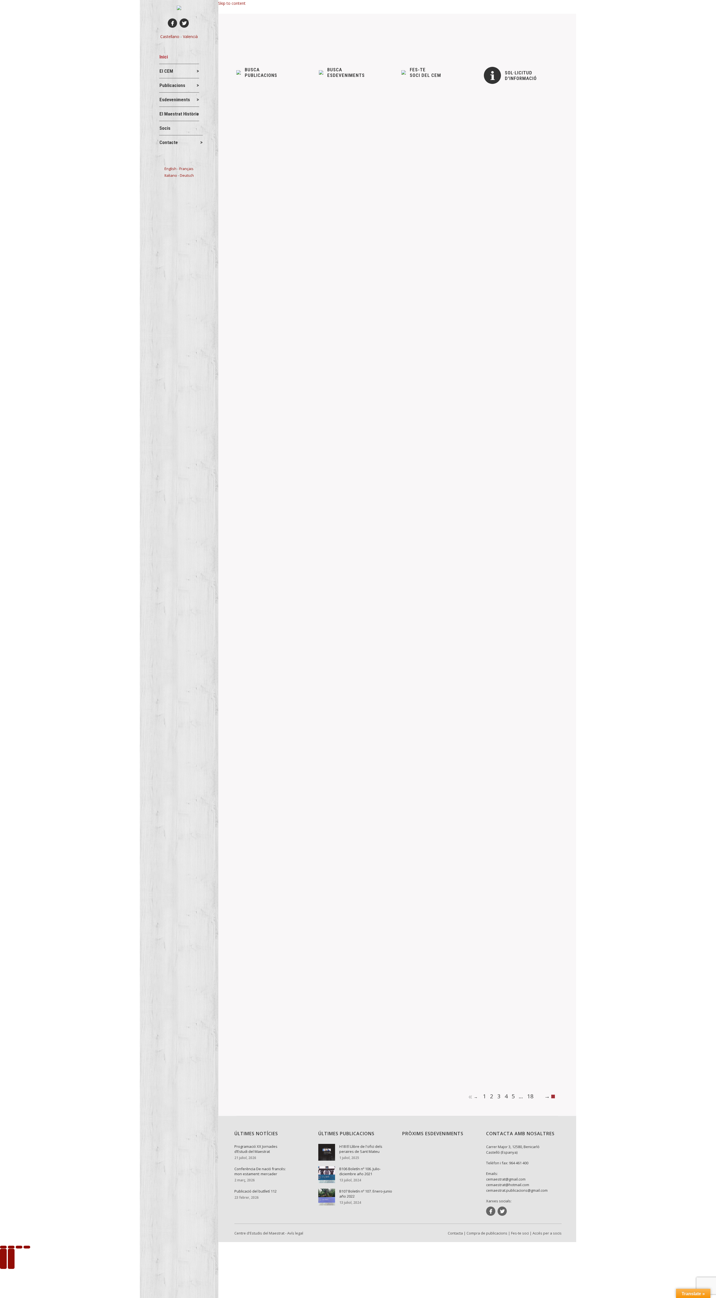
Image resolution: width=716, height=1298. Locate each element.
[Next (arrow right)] (11, 1259)
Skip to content (232, 3)
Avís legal (295, 1233)
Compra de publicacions (487, 1233)
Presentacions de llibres (267, 607)
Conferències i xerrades (267, 173)
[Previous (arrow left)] (3, 1259)
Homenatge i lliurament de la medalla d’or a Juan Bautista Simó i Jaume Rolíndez (332, 783)
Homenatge (256, 792)
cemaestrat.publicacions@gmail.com (517, 1190)
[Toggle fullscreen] (19, 1247)
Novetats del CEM (300, 114)
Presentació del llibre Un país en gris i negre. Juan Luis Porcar (311, 598)
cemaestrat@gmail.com (506, 1179)
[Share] (11, 1247)
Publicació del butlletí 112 (272, 222)
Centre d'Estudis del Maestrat (259, 1233)
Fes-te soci (520, 1233)
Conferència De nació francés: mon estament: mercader (305, 164)
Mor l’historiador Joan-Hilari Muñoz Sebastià (292, 1033)
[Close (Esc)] (3, 1247)
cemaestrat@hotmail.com (507, 1184)
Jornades (270, 114)
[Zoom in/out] (26, 1247)
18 (530, 1096)
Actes (251, 114)
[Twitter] (184, 23)
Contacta (455, 1233)
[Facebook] (172, 23)
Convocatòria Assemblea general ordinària (290, 414)
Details (250, 141)
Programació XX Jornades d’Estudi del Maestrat (296, 105)
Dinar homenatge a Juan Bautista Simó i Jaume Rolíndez (305, 841)
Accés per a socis (547, 1233)
